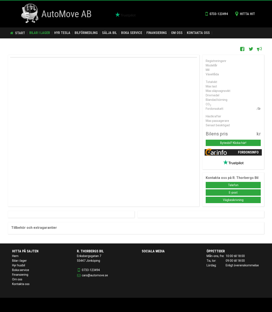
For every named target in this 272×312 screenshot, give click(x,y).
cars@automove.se (95, 275)
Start (17, 33)
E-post (233, 192)
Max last (211, 86)
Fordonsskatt (214, 108)
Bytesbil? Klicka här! (233, 143)
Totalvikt (211, 82)
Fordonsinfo (248, 152)
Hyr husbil (18, 265)
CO (208, 105)
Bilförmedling (86, 33)
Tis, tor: (211, 260)
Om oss (177, 33)
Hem (15, 256)
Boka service (131, 33)
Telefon (233, 185)
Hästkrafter (213, 116)
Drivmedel (212, 95)
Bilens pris (217, 133)
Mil (208, 70)
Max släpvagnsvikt (218, 91)
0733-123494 (216, 14)
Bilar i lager (39, 33)
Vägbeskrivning (233, 200)
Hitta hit (245, 14)
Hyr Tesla (62, 33)
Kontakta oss (198, 33)
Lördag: (212, 265)
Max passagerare (217, 120)
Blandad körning (216, 99)
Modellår (211, 65)
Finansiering (156, 33)
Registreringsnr (216, 61)
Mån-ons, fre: (215, 256)
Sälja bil (109, 33)
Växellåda (212, 74)
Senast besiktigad (218, 125)
